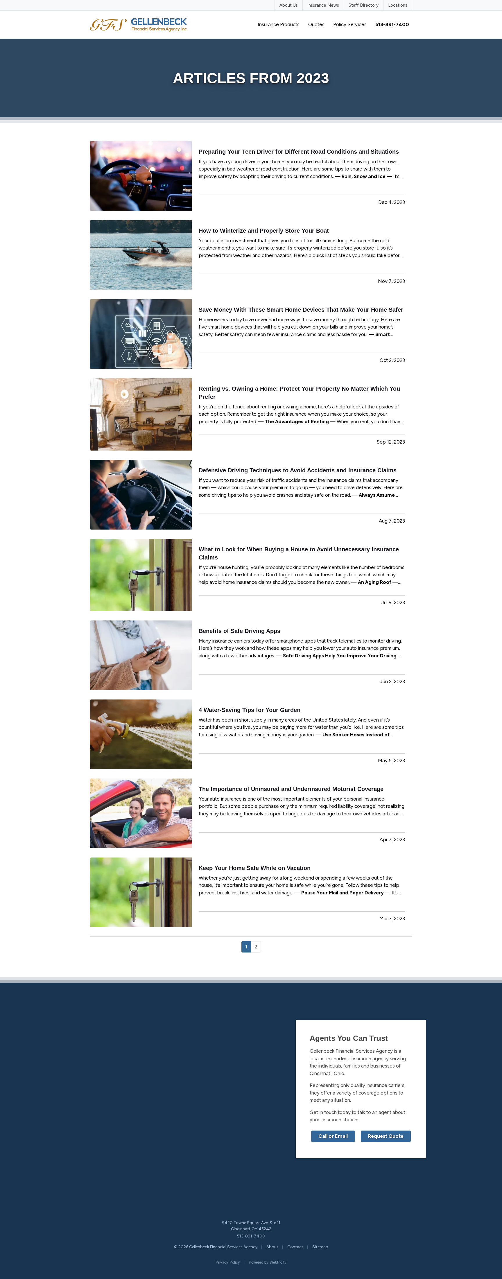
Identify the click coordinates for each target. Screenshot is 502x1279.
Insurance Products (279, 24)
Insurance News (323, 5)
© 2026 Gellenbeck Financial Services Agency (215, 1246)
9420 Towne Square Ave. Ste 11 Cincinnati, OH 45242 (251, 1225)
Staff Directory (364, 5)
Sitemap (320, 1246)
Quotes (316, 24)
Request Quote (386, 1136)
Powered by (267, 1262)
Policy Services (350, 24)
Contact (295, 1246)
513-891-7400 (251, 1236)
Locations (397, 5)
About (272, 1246)
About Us (288, 5)
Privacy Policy (228, 1262)
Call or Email (333, 1136)
